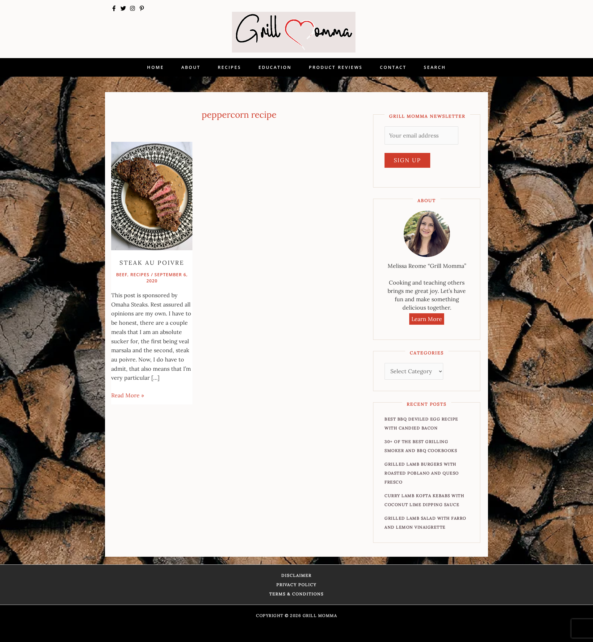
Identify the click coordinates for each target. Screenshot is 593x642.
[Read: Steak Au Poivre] (151, 195)
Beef (121, 274)
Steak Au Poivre (152, 262)
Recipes (139, 274)
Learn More (426, 319)
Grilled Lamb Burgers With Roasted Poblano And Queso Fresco (422, 473)
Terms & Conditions (296, 594)
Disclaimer (296, 575)
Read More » (127, 395)
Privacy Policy (296, 584)
